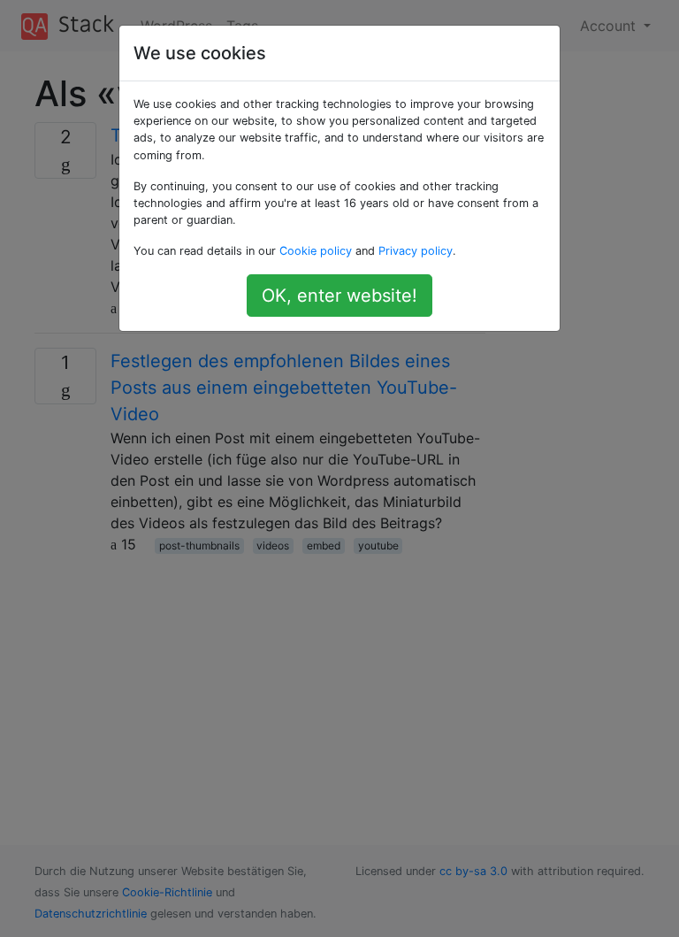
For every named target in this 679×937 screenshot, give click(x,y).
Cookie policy (315, 250)
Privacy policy (415, 250)
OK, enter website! (339, 295)
